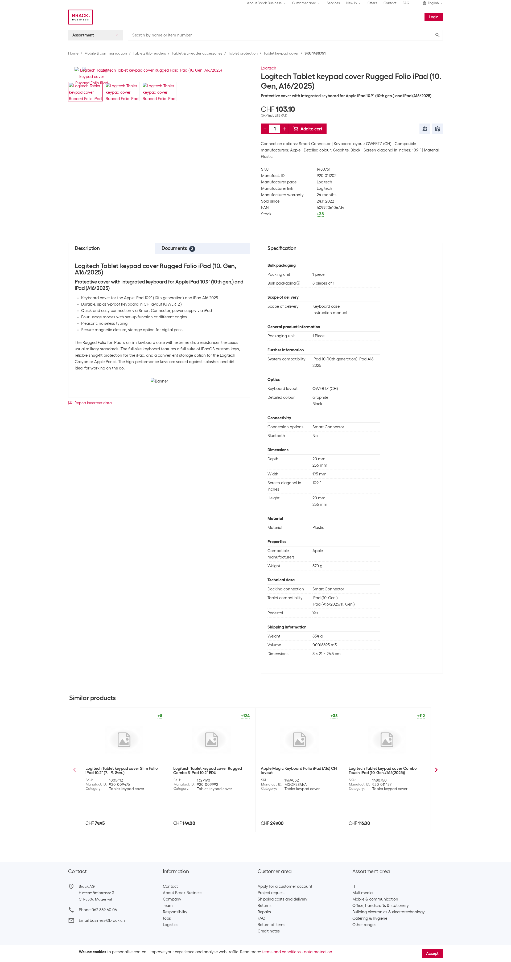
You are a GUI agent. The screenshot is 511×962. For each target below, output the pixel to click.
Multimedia (362, 892)
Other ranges (364, 924)
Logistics (170, 924)
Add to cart (311, 128)
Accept (432, 953)
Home (73, 53)
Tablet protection (243, 53)
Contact (390, 3)
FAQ (406, 3)
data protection (318, 951)
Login (434, 17)
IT (354, 886)
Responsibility (175, 912)
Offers (372, 3)
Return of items (271, 924)
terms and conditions (281, 951)
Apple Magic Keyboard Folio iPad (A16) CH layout (299, 770)
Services (333, 3)
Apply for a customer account (285, 886)
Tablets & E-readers (149, 53)
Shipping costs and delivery (282, 899)
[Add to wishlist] (437, 129)
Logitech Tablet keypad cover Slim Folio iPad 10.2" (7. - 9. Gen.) (121, 770)
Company (172, 899)
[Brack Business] (80, 17)
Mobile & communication (105, 53)
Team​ (168, 905)
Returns (264, 905)
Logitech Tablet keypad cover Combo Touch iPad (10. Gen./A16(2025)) (383, 770)
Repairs (264, 912)
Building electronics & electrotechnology (388, 912)
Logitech (268, 68)
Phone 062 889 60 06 (98, 909)
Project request (271, 892)
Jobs (167, 918)
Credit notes (269, 931)
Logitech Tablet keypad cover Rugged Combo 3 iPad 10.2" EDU (207, 770)
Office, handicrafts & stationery (380, 905)
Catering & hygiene (369, 918)
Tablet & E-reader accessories (197, 53)
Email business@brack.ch (102, 920)
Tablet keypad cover (281, 53)
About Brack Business (182, 892)
